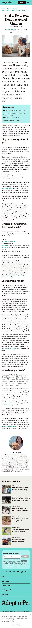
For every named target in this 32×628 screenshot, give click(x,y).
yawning (12, 241)
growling (21, 275)
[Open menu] (28, 2)
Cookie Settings (16, 625)
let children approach (12, 348)
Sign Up (22, 2)
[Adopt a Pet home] (7, 2)
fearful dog (9, 405)
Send (25, 556)
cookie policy (9, 620)
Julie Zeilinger (11, 29)
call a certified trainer (10, 426)
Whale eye (5, 245)
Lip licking (5, 241)
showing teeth (13, 275)
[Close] (30, 614)
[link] (24, 565)
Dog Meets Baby (7, 188)
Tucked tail (5, 247)
